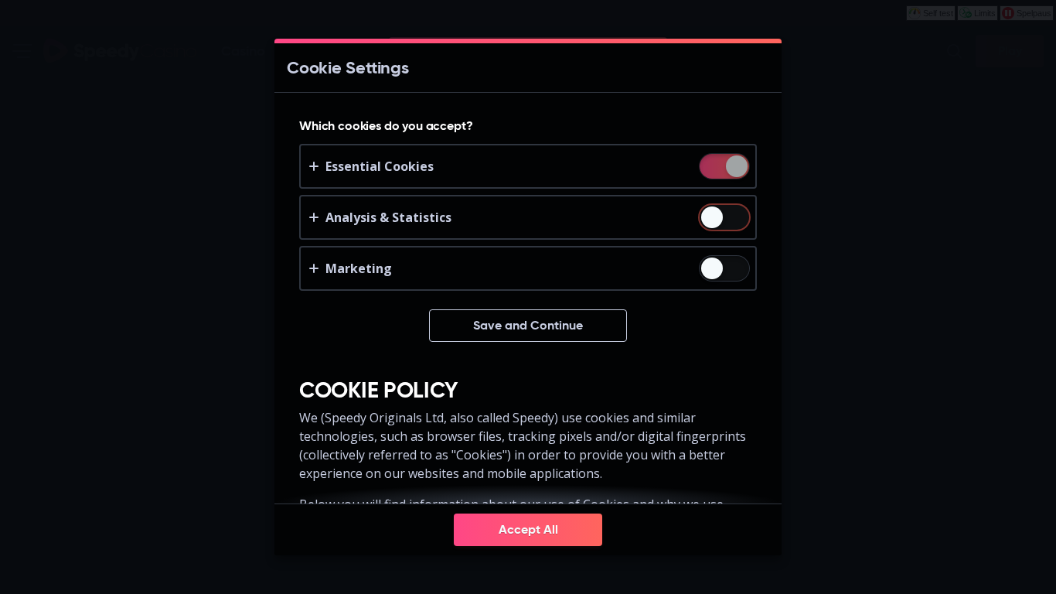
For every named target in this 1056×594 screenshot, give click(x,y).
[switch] (736, 167)
